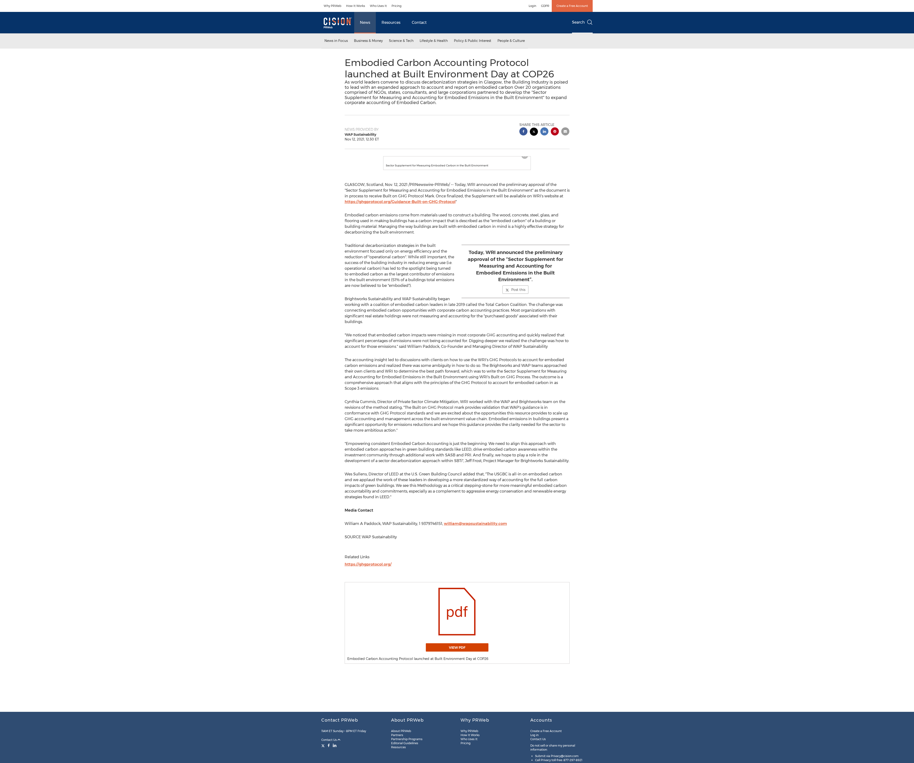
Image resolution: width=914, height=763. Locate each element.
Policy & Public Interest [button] (472, 41)
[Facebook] (329, 745)
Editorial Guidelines (404, 743)
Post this (518, 294)
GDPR (545, 6)
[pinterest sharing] (555, 132)
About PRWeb (401, 731)
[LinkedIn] (335, 745)
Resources (391, 22)
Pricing (397, 6)
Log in (534, 735)
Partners (397, 735)
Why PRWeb (332, 6)
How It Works (355, 6)
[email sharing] (565, 132)
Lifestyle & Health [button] (434, 41)
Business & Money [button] (368, 41)
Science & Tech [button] (401, 41)
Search (578, 22)
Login (532, 6)
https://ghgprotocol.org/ (368, 569)
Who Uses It (378, 6)
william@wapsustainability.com (475, 528)
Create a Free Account (572, 6)
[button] (457, 158)
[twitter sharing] (534, 132)
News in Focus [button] (336, 41)
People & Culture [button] (511, 41)
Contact (419, 22)
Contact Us (329, 740)
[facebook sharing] (523, 132)
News (365, 22)
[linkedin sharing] (544, 132)
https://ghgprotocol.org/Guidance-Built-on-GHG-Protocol (400, 206)
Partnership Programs (406, 739)
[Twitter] (323, 745)
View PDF (457, 652)
